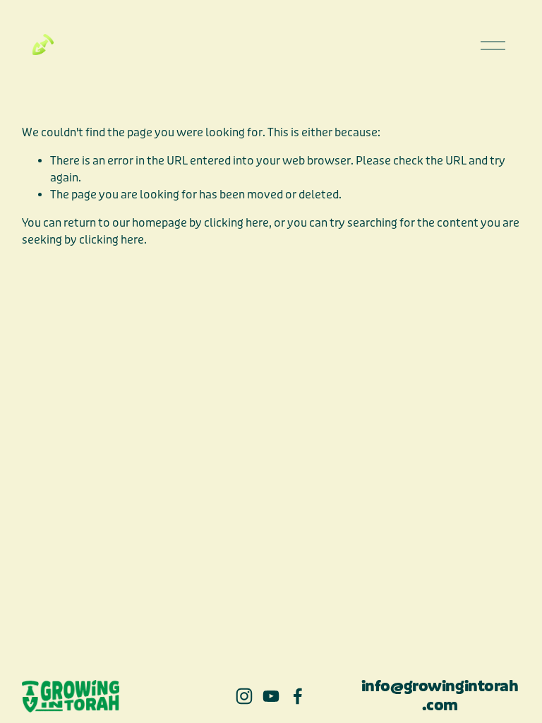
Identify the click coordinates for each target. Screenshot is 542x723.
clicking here (236, 222)
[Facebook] (297, 696)
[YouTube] (271, 696)
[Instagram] (244, 696)
